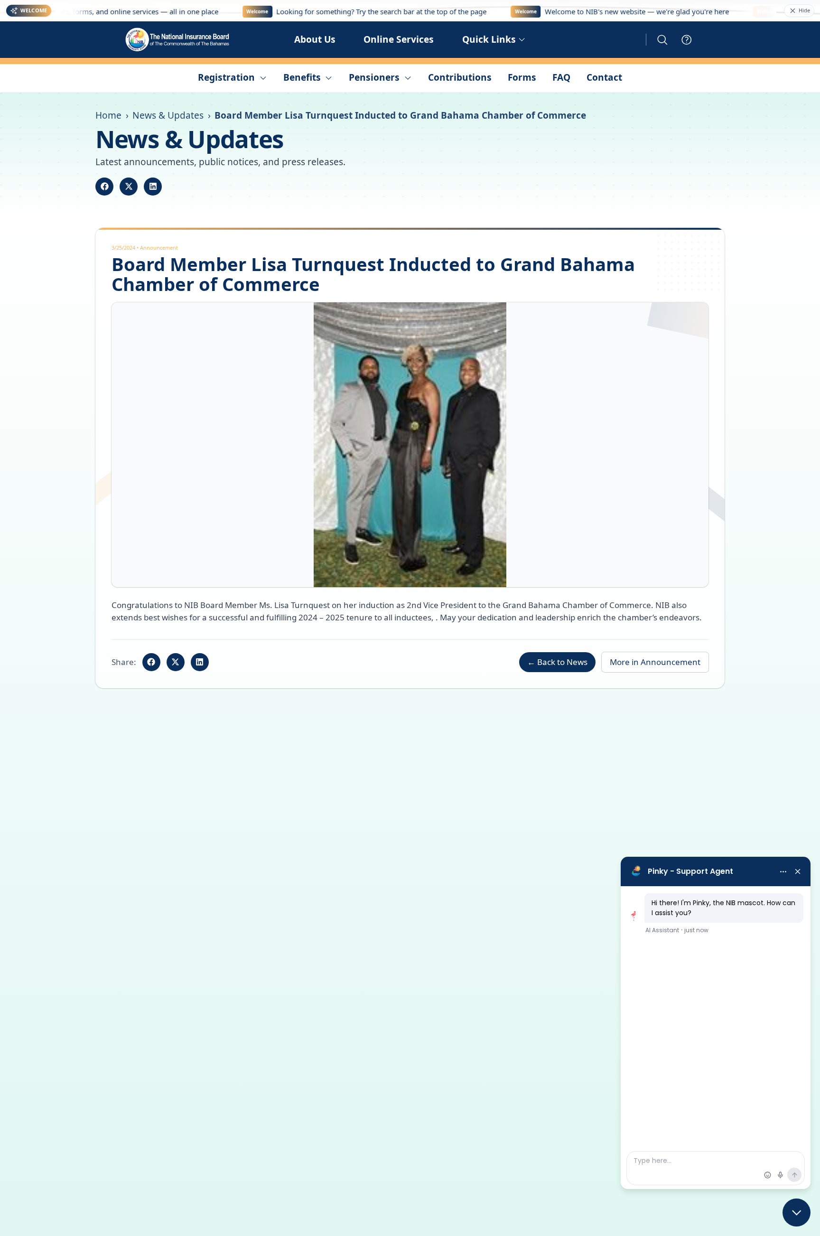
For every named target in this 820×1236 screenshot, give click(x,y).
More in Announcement (655, 661)
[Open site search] (662, 40)
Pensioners (374, 77)
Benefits (302, 77)
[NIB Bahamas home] (178, 40)
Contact (604, 77)
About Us (314, 39)
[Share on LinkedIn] (153, 187)
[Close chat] (797, 1213)
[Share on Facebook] (104, 187)
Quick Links (489, 39)
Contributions (460, 77)
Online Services (398, 39)
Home (108, 115)
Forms (522, 77)
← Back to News (557, 661)
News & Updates (168, 115)
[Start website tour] (687, 40)
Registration (226, 77)
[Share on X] (129, 187)
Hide (804, 10)
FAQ (561, 77)
